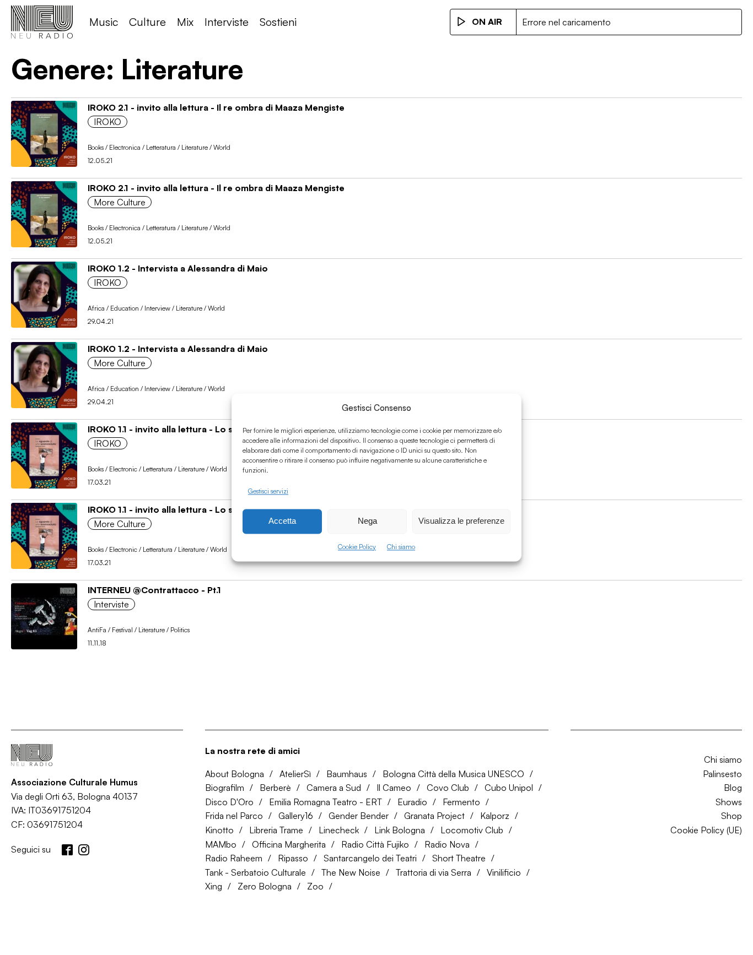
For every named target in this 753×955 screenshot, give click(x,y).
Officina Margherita (289, 844)
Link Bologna (399, 829)
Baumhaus (346, 773)
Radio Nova (447, 844)
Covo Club (448, 787)
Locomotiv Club (471, 829)
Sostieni (278, 22)
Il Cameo (393, 787)
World (221, 147)
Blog (733, 787)
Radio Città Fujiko (375, 844)
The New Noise (350, 872)
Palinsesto (722, 773)
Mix (185, 22)
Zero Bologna (265, 886)
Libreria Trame (276, 829)
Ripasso (293, 858)
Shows (729, 801)
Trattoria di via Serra (433, 872)
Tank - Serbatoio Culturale (255, 872)
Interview (157, 308)
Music (103, 22)
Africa (96, 308)
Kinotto (219, 829)
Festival (122, 630)
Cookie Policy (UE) (706, 829)
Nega (367, 521)
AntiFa (97, 630)
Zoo (315, 886)
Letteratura (161, 147)
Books (96, 147)
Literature (194, 147)
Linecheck (339, 829)
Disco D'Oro (229, 801)
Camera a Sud (333, 787)
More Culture (120, 202)
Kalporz (494, 815)
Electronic (123, 469)
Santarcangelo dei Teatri (370, 858)
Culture (147, 22)
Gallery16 (295, 815)
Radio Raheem (233, 858)
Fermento (461, 801)
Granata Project (434, 815)
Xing (213, 886)
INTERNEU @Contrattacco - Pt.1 (154, 589)
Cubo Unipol (509, 787)
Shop (731, 815)
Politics (180, 630)
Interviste (227, 22)
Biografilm (224, 787)
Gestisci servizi (268, 491)
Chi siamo (401, 546)
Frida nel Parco (234, 815)
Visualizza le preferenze (461, 521)
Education (124, 308)
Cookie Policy (357, 546)
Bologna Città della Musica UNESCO (453, 773)
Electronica (125, 147)
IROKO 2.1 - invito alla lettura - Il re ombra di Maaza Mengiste (216, 107)
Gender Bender (359, 815)
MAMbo (220, 844)
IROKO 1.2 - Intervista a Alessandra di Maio (178, 268)
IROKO (107, 121)
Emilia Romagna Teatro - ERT (325, 801)
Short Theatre (459, 858)
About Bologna (234, 773)
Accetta (282, 521)
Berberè (275, 787)
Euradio (412, 801)
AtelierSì (295, 773)
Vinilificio (504, 872)
